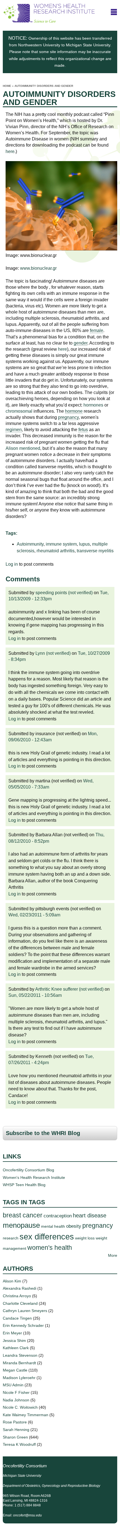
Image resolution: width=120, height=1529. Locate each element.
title (114, 12)
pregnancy (97, 1225)
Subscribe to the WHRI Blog (43, 1133)
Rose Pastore (15, 1422)
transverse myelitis (95, 550)
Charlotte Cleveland (20, 1303)
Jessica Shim (14, 1340)
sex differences (47, 1236)
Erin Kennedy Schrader (23, 1325)
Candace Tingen (17, 1318)
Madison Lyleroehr (19, 1377)
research (10, 1238)
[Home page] (49, 20)
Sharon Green (15, 1437)
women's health (49, 1247)
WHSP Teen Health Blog (24, 1184)
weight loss (85, 1238)
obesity (73, 1226)
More (112, 1255)
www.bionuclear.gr (38, 268)
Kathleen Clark (16, 1348)
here (10, 151)
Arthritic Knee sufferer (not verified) (69, 989)
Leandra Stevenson (20, 1355)
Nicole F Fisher (16, 1392)
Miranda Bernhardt (19, 1363)
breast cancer (22, 1215)
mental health (53, 1226)
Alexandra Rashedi (19, 1288)
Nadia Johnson (16, 1400)
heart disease (89, 1215)
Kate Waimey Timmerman (25, 1415)
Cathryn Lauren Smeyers (25, 1310)
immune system (61, 544)
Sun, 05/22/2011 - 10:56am (35, 995)
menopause (21, 1225)
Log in (12, 564)
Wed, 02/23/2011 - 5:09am (34, 914)
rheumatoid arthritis (56, 550)
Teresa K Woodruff (19, 1444)
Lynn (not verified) (53, 653)
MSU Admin (13, 1385)
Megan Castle (15, 1370)
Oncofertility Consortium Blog (28, 1170)
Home (7, 85)
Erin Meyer (12, 1333)
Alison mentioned (23, 448)
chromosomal (19, 411)
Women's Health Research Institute (34, 1177)
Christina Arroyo (17, 1296)
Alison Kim (12, 1281)
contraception (58, 1216)
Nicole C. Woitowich (20, 1407)
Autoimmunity (30, 544)
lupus (84, 544)
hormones (93, 405)
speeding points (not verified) (64, 592)
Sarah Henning (16, 1429)
